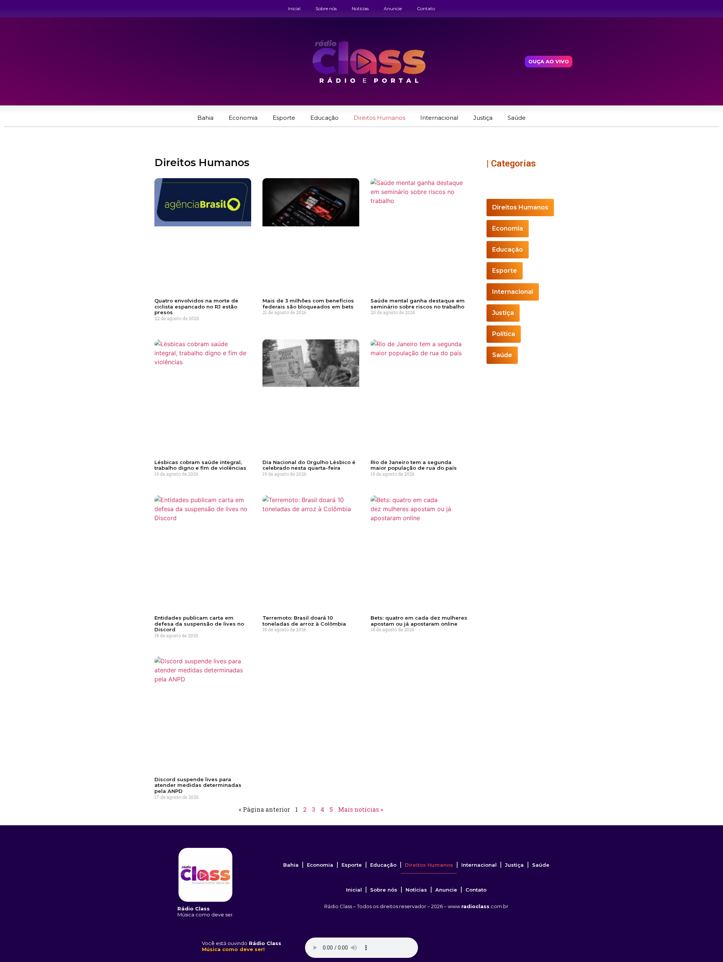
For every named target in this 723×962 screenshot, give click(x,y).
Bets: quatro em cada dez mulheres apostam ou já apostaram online (419, 621)
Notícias (360, 8)
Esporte (284, 117)
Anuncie (393, 8)
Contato (426, 8)
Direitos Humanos (379, 117)
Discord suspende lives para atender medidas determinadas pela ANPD (197, 785)
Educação (324, 117)
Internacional (439, 117)
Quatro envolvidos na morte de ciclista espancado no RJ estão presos (196, 306)
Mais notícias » (360, 809)
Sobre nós (326, 8)
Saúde (517, 117)
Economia (243, 117)
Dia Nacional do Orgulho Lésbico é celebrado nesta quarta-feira (308, 465)
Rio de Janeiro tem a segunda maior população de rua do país (414, 465)
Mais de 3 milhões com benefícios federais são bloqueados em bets (308, 304)
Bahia (205, 117)
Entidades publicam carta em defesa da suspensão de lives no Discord (199, 623)
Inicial (294, 8)
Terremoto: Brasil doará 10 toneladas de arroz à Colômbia (304, 621)
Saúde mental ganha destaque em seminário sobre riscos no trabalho (418, 304)
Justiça (483, 117)
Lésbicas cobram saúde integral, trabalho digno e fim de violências (200, 465)
